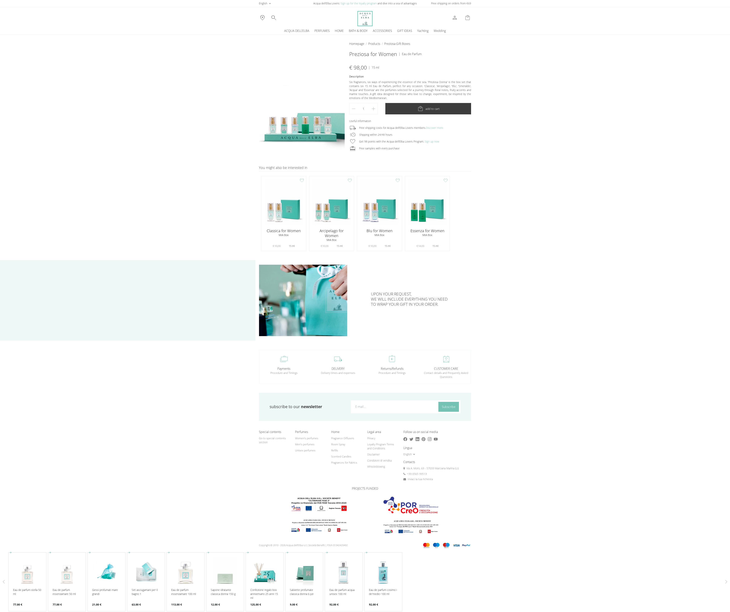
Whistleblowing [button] (376, 466)
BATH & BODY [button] (358, 31)
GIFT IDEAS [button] (404, 31)
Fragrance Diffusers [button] (342, 438)
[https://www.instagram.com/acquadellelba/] (430, 439)
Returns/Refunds (392, 369)
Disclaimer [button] (373, 454)
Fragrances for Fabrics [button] (344, 462)
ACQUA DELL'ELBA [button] (296, 31)
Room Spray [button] (338, 444)
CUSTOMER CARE (446, 369)
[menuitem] (422, 31)
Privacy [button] (371, 438)
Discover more (434, 128)
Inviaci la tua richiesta (420, 479)
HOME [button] (339, 31)
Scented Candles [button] (341, 456)
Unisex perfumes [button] (305, 450)
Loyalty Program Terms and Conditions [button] (380, 446)
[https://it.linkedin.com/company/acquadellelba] (417, 439)
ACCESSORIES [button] (382, 31)
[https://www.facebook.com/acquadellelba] (405, 439)
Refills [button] (334, 450)
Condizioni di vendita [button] (379, 460)
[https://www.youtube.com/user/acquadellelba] (436, 439)
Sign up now (432, 141)
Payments (283, 369)
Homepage (356, 44)
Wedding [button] (440, 31)
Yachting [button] (422, 31)
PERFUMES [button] (322, 31)
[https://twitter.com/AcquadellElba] (411, 439)
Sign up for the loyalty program (359, 3)
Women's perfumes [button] (306, 438)
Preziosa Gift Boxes (397, 44)
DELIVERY (338, 369)
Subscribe (448, 407)
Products (374, 44)
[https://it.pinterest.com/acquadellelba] (423, 439)
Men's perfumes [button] (304, 444)
